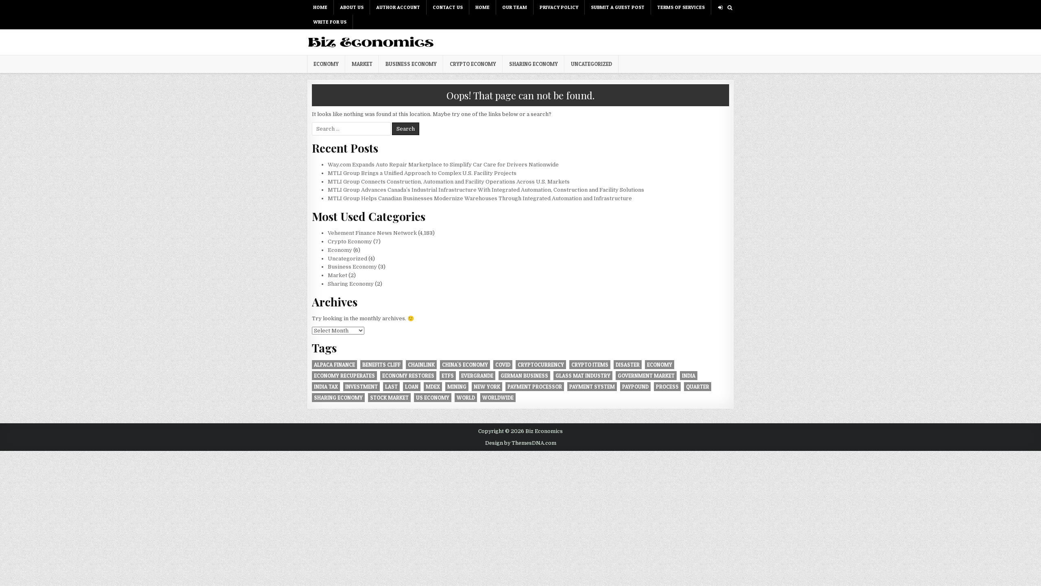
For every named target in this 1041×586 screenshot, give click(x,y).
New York (487, 386)
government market (646, 375)
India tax (326, 386)
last (391, 386)
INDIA (688, 375)
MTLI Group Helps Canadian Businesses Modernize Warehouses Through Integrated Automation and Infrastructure (480, 198)
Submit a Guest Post (618, 7)
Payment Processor (534, 386)
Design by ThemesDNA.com (520, 443)
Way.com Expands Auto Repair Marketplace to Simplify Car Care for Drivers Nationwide (443, 165)
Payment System (592, 386)
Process (667, 386)
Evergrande (477, 375)
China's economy (465, 364)
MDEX (433, 386)
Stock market (389, 397)
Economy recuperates (344, 375)
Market (362, 64)
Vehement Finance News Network (372, 233)
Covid (502, 364)
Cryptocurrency (541, 364)
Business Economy (411, 64)
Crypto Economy (473, 64)
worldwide (498, 397)
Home (320, 7)
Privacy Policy (559, 7)
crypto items (589, 364)
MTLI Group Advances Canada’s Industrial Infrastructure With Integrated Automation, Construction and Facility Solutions (486, 190)
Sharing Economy (533, 64)
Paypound (635, 386)
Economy (326, 64)
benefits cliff (381, 364)
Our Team (514, 7)
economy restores (408, 375)
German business (524, 375)
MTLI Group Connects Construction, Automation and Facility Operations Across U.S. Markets (449, 182)
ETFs (448, 375)
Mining (456, 386)
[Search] (730, 7)
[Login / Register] (720, 7)
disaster (628, 364)
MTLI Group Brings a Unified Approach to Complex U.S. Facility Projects (422, 173)
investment (361, 386)
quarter (697, 386)
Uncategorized (591, 64)
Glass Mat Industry (582, 375)
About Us (352, 7)
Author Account (398, 7)
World (466, 397)
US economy (432, 397)
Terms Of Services (681, 7)
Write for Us (329, 22)
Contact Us (448, 7)
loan (411, 386)
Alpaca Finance (334, 364)
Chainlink (421, 364)
